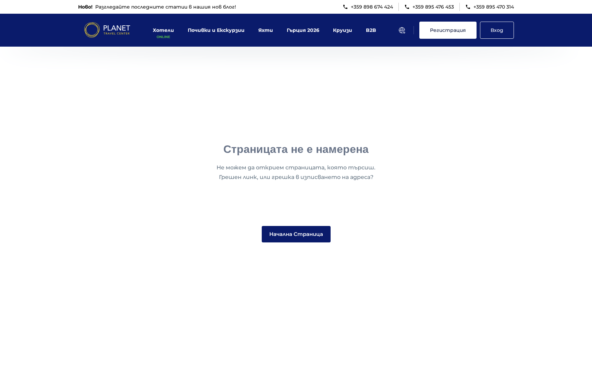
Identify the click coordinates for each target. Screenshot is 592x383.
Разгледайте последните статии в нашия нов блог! (157, 7)
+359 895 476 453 (433, 7)
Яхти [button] (265, 30)
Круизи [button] (342, 30)
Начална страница (296, 234)
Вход (497, 30)
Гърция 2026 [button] (303, 30)
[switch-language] (402, 30)
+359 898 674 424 (372, 7)
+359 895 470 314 (493, 7)
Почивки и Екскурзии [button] (216, 30)
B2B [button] (371, 30)
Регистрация (448, 30)
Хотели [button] (163, 30)
